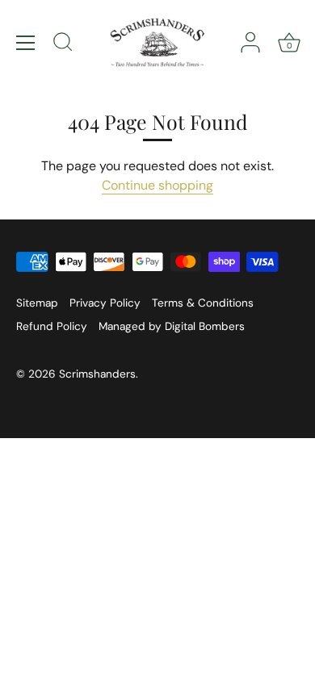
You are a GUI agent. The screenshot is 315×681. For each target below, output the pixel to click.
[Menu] (26, 43)
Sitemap (37, 303)
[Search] (63, 44)
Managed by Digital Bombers (172, 326)
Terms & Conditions (203, 303)
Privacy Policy (105, 303)
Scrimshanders (97, 374)
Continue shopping (157, 185)
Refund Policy (51, 326)
